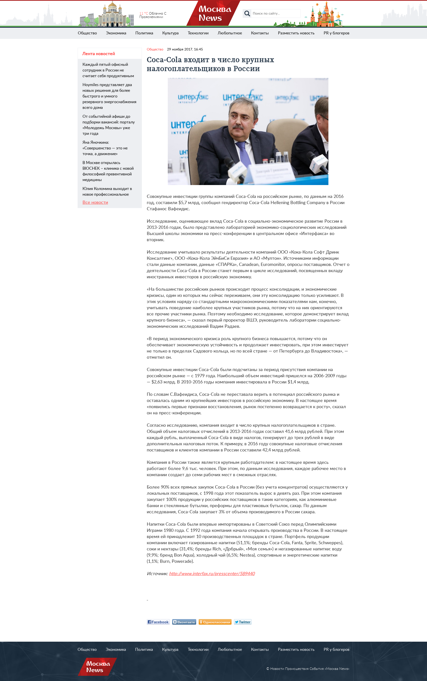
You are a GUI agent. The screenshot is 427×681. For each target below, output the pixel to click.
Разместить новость (296, 33)
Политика (144, 33)
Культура (170, 33)
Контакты (260, 33)
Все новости (95, 202)
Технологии (198, 33)
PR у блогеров (336, 33)
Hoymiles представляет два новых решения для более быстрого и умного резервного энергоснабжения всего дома (109, 96)
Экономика (116, 33)
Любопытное (230, 33)
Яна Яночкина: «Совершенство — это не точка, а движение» (105, 148)
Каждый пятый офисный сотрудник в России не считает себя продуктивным (108, 70)
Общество (87, 33)
